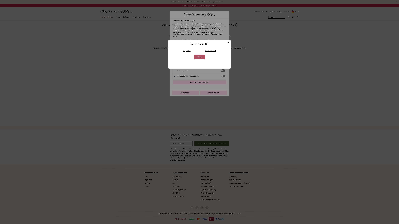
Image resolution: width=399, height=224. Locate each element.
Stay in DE (187, 50)
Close (199, 57)
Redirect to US (210, 50)
